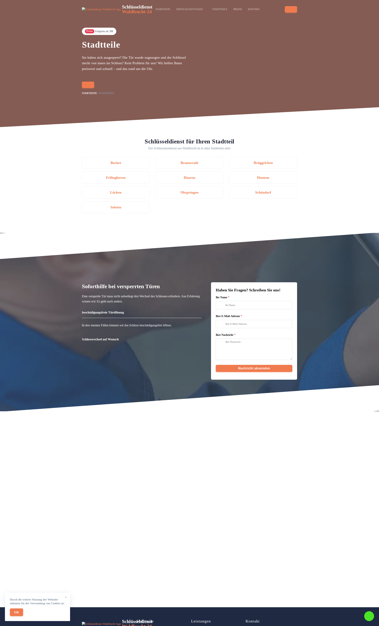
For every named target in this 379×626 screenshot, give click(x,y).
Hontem (263, 178)
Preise (237, 9)
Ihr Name (221, 297)
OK (16, 612)
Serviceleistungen (189, 9)
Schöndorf (263, 192)
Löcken (115, 192)
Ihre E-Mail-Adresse (228, 316)
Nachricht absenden (254, 368)
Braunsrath (189, 163)
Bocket (116, 163)
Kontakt (254, 9)
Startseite (162, 9)
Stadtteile (219, 9)
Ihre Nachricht (224, 334)
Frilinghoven (116, 178)
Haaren (189, 178)
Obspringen (189, 192)
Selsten (116, 207)
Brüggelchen (263, 163)
